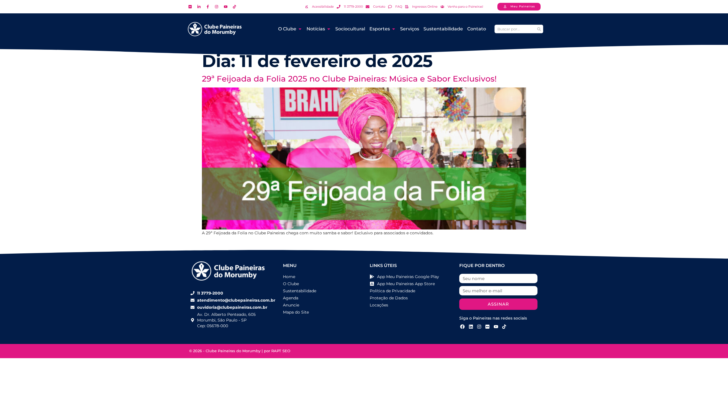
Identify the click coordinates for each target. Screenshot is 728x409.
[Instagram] (479, 327)
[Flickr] (487, 327)
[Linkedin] (471, 327)
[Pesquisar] (539, 29)
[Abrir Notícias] (328, 29)
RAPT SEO (280, 351)
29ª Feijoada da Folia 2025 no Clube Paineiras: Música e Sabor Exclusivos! (349, 79)
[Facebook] (462, 327)
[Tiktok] (504, 327)
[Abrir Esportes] (393, 29)
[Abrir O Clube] (300, 29)
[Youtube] (496, 327)
